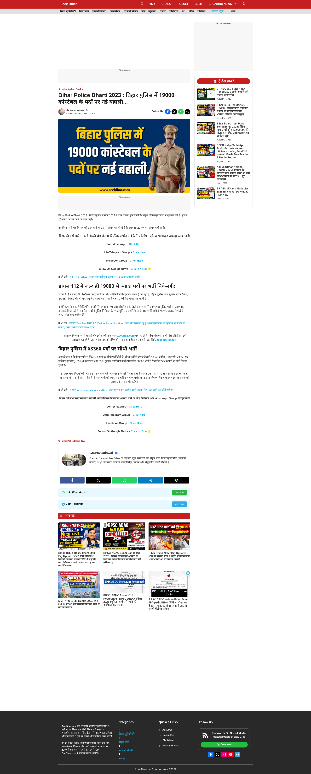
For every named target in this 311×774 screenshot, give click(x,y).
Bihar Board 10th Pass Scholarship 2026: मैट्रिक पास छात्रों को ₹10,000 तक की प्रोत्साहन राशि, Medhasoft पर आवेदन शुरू (233, 130)
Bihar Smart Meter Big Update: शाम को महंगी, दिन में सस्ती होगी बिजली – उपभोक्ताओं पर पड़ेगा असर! (169, 556)
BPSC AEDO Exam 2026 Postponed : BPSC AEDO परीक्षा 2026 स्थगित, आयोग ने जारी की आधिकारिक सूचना (122, 600)
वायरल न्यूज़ (218, 11)
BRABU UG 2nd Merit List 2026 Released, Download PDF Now (232, 192)
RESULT (183, 4)
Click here (139, 252)
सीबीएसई (174, 11)
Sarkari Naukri (75, 89)
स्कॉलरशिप (115, 11)
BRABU (166, 4)
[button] (244, 4)
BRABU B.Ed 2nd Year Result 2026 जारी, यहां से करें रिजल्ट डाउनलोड (232, 92)
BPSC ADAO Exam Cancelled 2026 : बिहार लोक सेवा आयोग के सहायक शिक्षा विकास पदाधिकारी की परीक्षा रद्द (122, 558)
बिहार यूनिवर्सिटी (68, 11)
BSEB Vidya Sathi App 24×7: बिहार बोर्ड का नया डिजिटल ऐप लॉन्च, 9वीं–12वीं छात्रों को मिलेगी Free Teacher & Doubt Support (233, 152)
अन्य (233, 11)
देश (183, 11)
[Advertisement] (124, 45)
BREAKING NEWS (220, 4)
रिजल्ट (163, 11)
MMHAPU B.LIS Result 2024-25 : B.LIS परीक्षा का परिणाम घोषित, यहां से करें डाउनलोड (79, 604)
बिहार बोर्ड (84, 11)
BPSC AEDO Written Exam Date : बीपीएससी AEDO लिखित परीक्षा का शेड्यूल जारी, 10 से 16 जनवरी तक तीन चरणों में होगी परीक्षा (169, 604)
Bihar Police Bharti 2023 (73, 441)
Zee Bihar (69, 4)
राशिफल (201, 11)
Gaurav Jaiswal (77, 110)
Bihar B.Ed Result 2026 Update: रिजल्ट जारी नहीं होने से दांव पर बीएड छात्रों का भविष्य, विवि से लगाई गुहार (232, 110)
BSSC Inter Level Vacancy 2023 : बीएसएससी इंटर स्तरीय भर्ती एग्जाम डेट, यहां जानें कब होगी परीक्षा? (122, 390)
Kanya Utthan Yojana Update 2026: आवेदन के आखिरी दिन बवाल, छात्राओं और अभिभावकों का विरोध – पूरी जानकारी (233, 173)
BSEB (198, 4)
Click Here (135, 244)
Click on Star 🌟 (141, 269)
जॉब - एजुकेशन (148, 11)
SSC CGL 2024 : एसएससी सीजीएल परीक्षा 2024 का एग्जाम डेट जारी (104, 277)
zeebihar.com (126, 336)
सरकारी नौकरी (99, 11)
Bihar (65, 89)
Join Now (179, 492)
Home (151, 4)
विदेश (191, 11)
